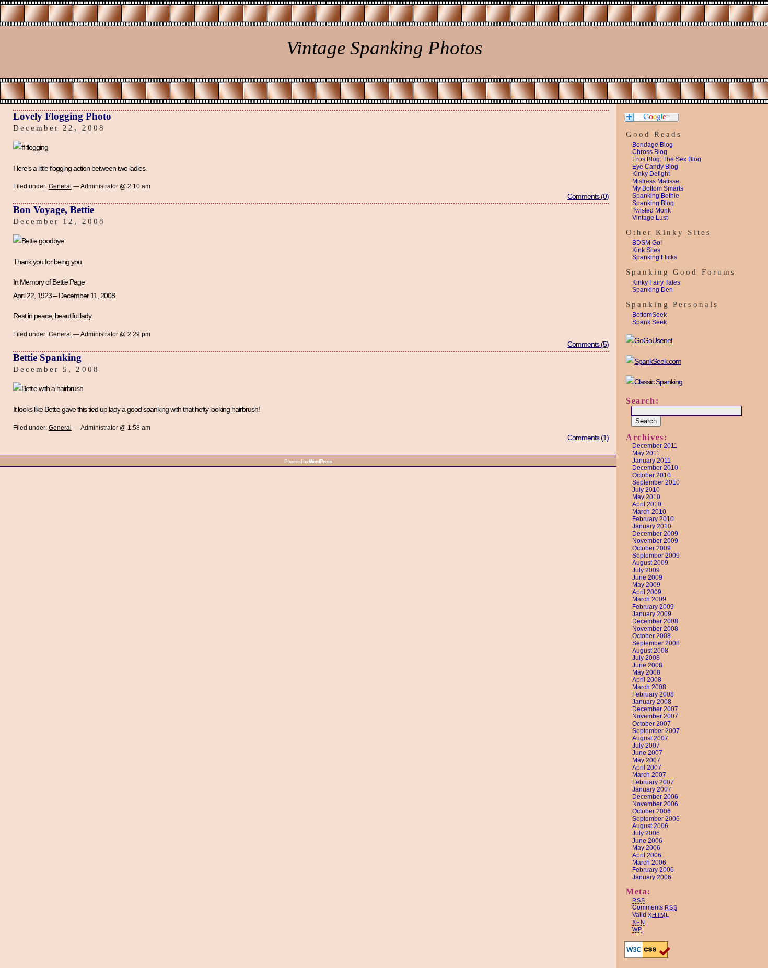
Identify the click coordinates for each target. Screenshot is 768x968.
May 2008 (646, 672)
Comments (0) (588, 196)
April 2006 (646, 855)
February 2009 (653, 606)
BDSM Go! (647, 242)
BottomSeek (649, 314)
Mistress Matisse (655, 181)
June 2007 (647, 753)
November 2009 (655, 541)
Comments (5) (588, 344)
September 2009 (656, 555)
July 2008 (646, 658)
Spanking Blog (653, 203)
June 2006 (647, 840)
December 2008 (655, 621)
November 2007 (655, 716)
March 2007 (649, 774)
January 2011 (651, 460)
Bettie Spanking (47, 357)
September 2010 (656, 482)
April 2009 (646, 592)
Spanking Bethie (655, 195)
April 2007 (646, 767)
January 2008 (651, 701)
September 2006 (656, 818)
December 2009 (655, 533)
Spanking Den (652, 289)
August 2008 (650, 650)
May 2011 (646, 453)
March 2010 (649, 511)
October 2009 (651, 548)
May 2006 (646, 848)
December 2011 (655, 446)
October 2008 (651, 636)
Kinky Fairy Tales (656, 282)
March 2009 (649, 599)
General (60, 186)
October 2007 (651, 723)
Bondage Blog (652, 144)
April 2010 (646, 504)
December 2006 (655, 796)
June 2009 (647, 577)
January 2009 (651, 614)
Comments (654, 907)
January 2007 (651, 789)
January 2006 (651, 877)
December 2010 (655, 467)
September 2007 (656, 731)
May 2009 (646, 584)
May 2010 (646, 497)
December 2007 (655, 709)
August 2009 (650, 562)
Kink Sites (646, 250)
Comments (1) (588, 437)
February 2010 (653, 519)
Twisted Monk (651, 210)
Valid (650, 914)
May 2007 (646, 760)
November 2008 (655, 628)
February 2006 (653, 869)
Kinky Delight (651, 174)
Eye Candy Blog (655, 166)
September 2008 (656, 643)
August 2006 (650, 826)
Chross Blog (649, 152)
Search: (642, 400)
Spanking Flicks (654, 257)
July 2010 (646, 489)
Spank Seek (649, 322)
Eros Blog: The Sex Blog (666, 159)
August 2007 (650, 738)
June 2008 (647, 665)
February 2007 (653, 782)
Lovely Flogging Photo (62, 116)
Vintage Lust (650, 217)
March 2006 (649, 862)
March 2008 (649, 687)
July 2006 (646, 833)
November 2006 (655, 804)
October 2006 (651, 811)
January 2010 (651, 526)
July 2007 (646, 745)
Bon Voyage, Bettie (53, 209)
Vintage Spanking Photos (384, 47)
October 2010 (651, 475)
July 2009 (646, 570)
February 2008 (653, 694)
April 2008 (646, 679)
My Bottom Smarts (657, 188)
